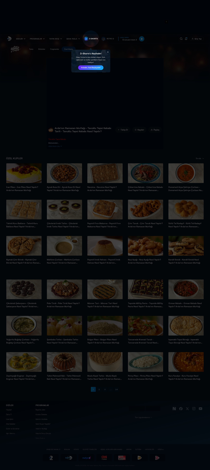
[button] (107, 52)
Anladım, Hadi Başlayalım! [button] (91, 68)
